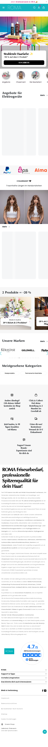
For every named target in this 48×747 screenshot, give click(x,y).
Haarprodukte (10, 373)
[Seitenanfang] (45, 732)
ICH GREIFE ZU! (24, 62)
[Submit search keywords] (34, 7)
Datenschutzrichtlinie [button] (9, 703)
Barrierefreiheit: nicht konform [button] (12, 709)
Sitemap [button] (4, 714)
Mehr (42, 95)
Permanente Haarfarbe (33, 373)
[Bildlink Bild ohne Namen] (24, 170)
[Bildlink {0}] (24, 43)
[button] (39, 7)
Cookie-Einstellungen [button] (8, 719)
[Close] (46, 1)
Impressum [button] (5, 698)
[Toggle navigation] (3, 7)
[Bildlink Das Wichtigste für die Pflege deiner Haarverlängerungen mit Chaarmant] (24, 207)
